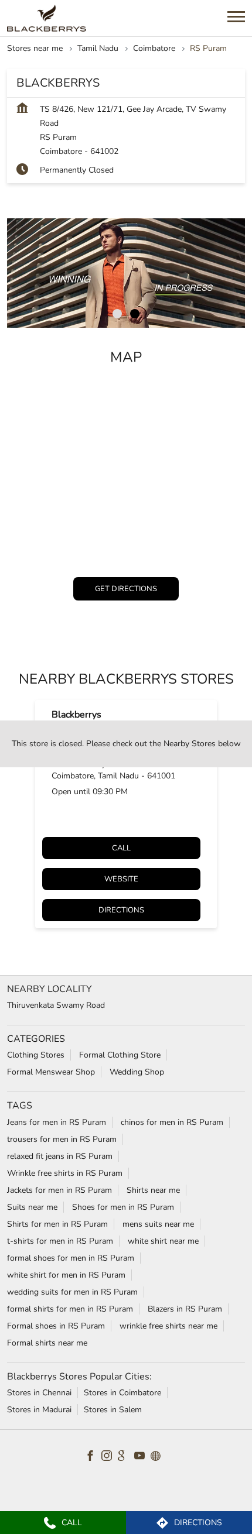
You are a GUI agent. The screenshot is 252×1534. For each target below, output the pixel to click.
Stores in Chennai (39, 1392)
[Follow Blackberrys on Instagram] (109, 1457)
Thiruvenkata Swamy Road (56, 1005)
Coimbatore (154, 48)
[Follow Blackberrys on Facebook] (93, 1457)
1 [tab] (117, 313)
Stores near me (35, 48)
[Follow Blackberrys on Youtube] (142, 1457)
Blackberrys (76, 714)
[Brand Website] (159, 1457)
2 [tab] (134, 313)
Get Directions (126, 589)
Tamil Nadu (97, 48)
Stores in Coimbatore (122, 1392)
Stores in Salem (113, 1409)
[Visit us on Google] (126, 1457)
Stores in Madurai (39, 1409)
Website (121, 879)
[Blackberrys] (46, 18)
